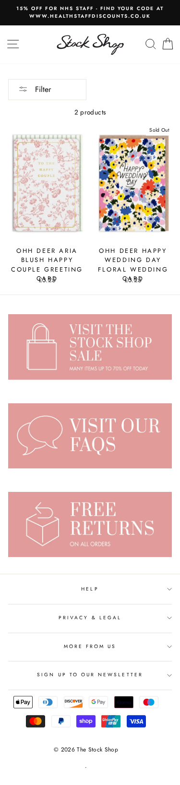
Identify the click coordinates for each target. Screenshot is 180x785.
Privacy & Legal (90, 617)
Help (89, 588)
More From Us (90, 646)
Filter (42, 89)
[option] (90, 13)
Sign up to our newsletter (90, 674)
